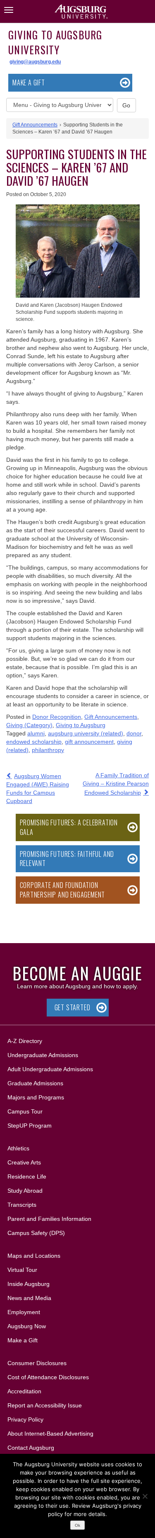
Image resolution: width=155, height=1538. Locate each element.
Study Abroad (25, 1190)
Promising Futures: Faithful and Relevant (67, 858)
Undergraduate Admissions (42, 1055)
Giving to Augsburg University (55, 42)
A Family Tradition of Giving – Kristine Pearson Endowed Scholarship (116, 784)
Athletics (18, 1148)
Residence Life (26, 1176)
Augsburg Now (26, 1326)
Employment (23, 1312)
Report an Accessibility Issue (44, 1405)
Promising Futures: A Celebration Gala (69, 827)
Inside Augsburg (28, 1284)
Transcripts (21, 1204)
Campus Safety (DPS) (36, 1233)
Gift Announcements (34, 125)
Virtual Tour (22, 1269)
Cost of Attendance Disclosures (48, 1377)
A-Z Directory (24, 1041)
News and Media (29, 1298)
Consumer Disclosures (37, 1363)
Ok (77, 1525)
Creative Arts (24, 1162)
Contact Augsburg (30, 1447)
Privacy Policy (25, 1419)
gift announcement (89, 741)
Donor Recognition (56, 716)
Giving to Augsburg (80, 725)
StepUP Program (29, 1125)
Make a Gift (28, 82)
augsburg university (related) (85, 733)
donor (133, 733)
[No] (145, 1496)
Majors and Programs (35, 1097)
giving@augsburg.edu (35, 62)
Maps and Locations (33, 1255)
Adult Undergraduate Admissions (50, 1069)
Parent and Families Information (49, 1218)
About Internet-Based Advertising (50, 1433)
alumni (36, 733)
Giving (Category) (29, 725)
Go (126, 105)
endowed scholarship (34, 741)
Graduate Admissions (35, 1083)
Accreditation (24, 1391)
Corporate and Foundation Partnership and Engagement (62, 890)
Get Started (73, 1007)
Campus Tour (25, 1111)
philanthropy (48, 750)
